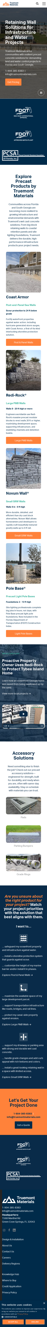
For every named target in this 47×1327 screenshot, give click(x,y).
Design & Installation (13, 1239)
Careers (6, 1257)
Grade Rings (23, 874)
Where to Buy (9, 1280)
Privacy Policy (9, 1292)
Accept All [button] (13, 1322)
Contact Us (8, 1251)
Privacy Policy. (22, 1314)
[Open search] (37, 3)
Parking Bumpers (23, 845)
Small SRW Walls (24, 535)
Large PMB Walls (23, 440)
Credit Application (11, 1286)
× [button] (44, 1303)
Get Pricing (13, 82)
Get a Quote (23, 1125)
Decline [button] (35, 1322)
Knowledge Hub (10, 1274)
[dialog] (23, 1313)
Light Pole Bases (23, 633)
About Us (7, 1245)
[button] (23, 1316)
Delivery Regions (11, 1263)
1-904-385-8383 (14, 70)
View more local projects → (16, 693)
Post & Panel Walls (23, 342)
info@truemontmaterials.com (21, 74)
